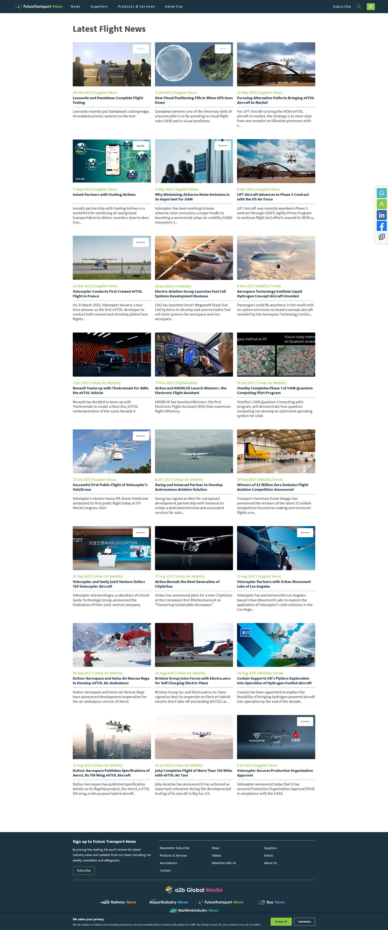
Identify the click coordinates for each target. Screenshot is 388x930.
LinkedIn (382, 215)
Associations (168, 863)
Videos (216, 855)
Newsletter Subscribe (174, 848)
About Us (270, 863)
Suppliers (99, 7)
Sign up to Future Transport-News (382, 193)
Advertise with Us (224, 863)
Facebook (382, 226)
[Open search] (359, 7)
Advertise (174, 7)
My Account (382, 204)
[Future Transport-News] (38, 6)
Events (268, 855)
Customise (304, 921)
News (75, 7)
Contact (165, 870)
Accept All (281, 921)
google (382, 237)
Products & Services (136, 7)
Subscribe (342, 7)
